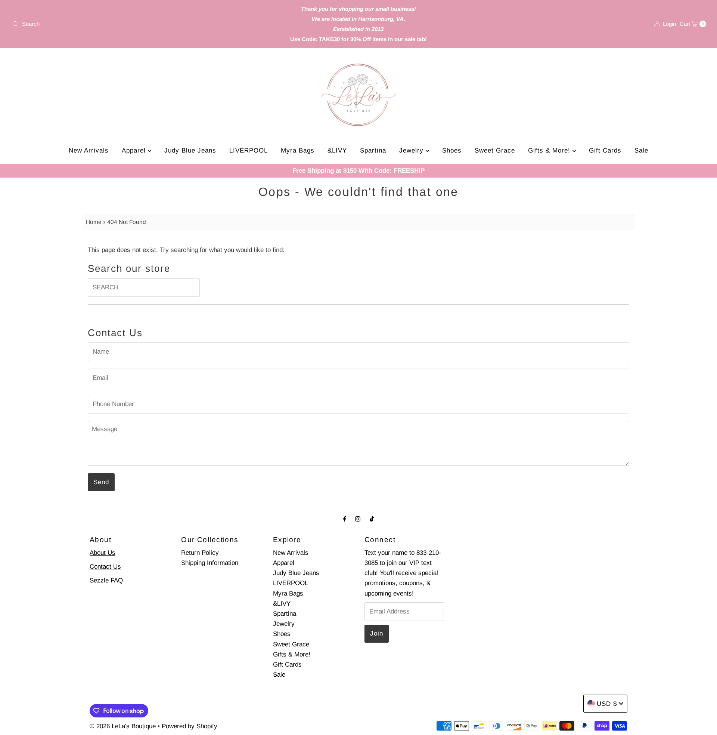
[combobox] (123, 23)
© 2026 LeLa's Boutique (123, 726)
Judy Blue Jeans (190, 150)
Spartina (373, 150)
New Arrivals (89, 150)
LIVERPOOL (248, 150)
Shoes (452, 150)
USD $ (607, 703)
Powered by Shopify (189, 726)
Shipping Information (209, 562)
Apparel (135, 150)
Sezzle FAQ (106, 580)
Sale (641, 150)
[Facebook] (344, 519)
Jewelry (412, 150)
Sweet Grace (495, 150)
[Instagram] (357, 519)
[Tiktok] (372, 519)
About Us (102, 552)
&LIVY (337, 150)
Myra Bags (297, 150)
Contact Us (105, 566)
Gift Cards (605, 150)
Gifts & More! (550, 150)
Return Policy (200, 552)
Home (94, 222)
